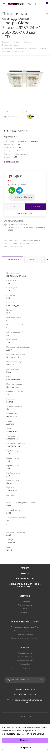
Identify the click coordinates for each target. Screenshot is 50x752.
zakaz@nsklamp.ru (27, 694)
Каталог (25, 573)
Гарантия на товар (25, 660)
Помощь (25, 647)
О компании (25, 601)
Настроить (25, 747)
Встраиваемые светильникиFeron (25, 638)
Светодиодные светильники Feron (25, 627)
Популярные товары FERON (25, 622)
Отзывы (25, 608)
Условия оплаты (25, 653)
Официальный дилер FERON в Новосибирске (25, 585)
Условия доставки (25, 657)
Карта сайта (25, 664)
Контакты (25, 612)
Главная (25, 568)
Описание (32, 259)
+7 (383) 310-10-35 (25, 689)
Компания (24, 596)
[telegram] (19, 190)
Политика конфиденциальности (25, 668)
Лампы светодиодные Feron (25, 631)
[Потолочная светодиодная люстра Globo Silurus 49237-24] (25, 80)
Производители (25, 578)
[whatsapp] (11, 190)
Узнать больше (37, 733)
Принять (25, 740)
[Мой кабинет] (40, 4)
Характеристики (13, 259)
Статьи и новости (25, 605)
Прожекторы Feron (25, 634)
